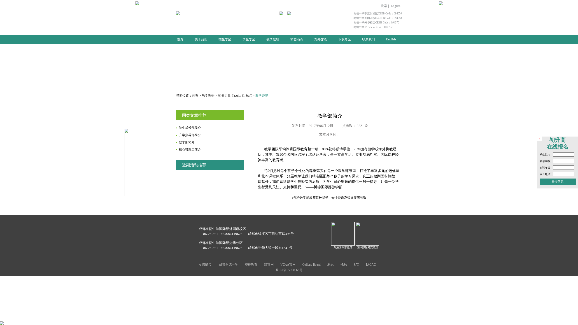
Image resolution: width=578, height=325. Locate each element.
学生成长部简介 (190, 128)
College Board (311, 264)
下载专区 (344, 39)
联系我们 (368, 39)
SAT (356, 264)
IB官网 (269, 264)
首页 (180, 39)
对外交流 (320, 39)
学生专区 (248, 39)
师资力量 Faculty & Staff (235, 95)
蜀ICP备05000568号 (289, 270)
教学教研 (272, 39)
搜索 (384, 6)
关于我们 (201, 39)
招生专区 (225, 39)
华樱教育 (251, 264)
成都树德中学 (228, 264)
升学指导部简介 (190, 135)
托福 (343, 264)
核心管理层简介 (190, 149)
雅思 (330, 264)
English (396, 6)
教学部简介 (187, 142)
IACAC (371, 264)
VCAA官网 (288, 264)
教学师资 (261, 95)
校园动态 (296, 39)
